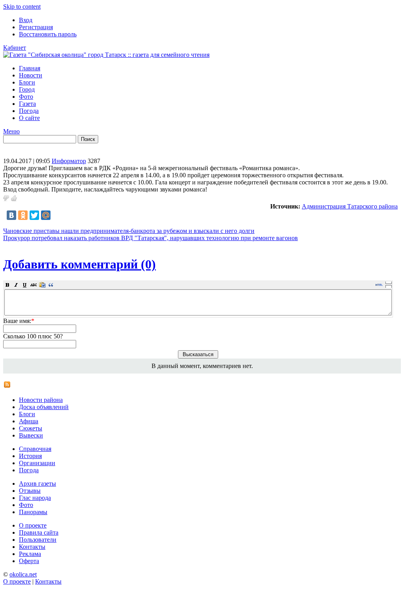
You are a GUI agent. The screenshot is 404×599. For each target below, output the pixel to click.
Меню (11, 131)
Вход (25, 20)
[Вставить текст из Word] (42, 284)
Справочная (35, 448)
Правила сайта (38, 532)
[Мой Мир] (45, 215)
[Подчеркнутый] (25, 284)
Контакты (32, 546)
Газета (27, 103)
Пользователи (37, 539)
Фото (26, 96)
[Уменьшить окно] (388, 286)
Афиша (28, 421)
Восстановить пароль (48, 34)
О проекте (33, 525)
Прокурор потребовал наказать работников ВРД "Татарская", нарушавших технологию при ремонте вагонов (150, 238)
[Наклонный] (16, 284)
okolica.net (23, 574)
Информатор (69, 161)
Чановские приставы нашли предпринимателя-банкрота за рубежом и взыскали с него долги (128, 230)
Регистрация (36, 27)
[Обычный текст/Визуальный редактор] (379, 284)
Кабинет (14, 47)
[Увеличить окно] (388, 282)
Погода (29, 110)
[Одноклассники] (23, 215)
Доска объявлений (44, 407)
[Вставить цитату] (51, 284)
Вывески (31, 435)
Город (27, 89)
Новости (30, 75)
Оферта (29, 561)
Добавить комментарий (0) (79, 264)
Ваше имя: (18, 320)
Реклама (30, 553)
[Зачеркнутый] (33, 284)
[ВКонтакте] (11, 215)
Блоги (27, 82)
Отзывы (30, 490)
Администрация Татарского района (350, 206)
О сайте (29, 118)
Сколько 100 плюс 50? (33, 336)
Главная (29, 68)
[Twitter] (34, 215)
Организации (37, 463)
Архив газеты (37, 483)
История (30, 456)
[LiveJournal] (57, 215)
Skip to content (22, 6)
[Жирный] (7, 284)
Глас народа (35, 497)
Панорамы (33, 512)
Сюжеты (30, 428)
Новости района (41, 399)
